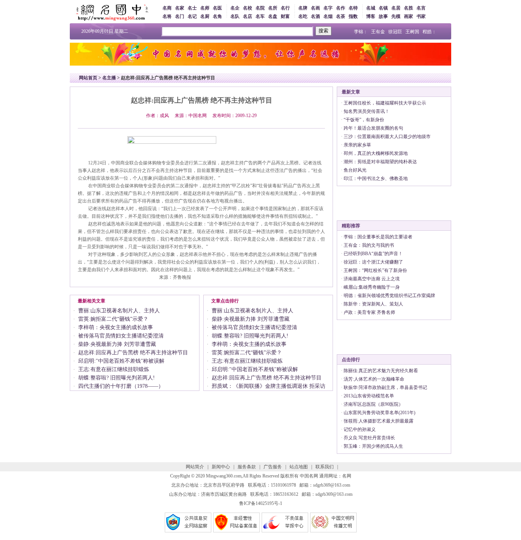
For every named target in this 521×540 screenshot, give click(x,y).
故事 (383, 16)
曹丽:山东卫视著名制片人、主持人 (119, 310)
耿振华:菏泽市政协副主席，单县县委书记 (385, 387)
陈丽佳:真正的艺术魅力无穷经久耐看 (381, 370)
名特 (353, 8)
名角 (217, 16)
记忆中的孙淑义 (360, 429)
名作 (340, 8)
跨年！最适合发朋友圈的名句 (373, 128)
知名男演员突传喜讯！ (366, 111)
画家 (408, 16)
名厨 (204, 16)
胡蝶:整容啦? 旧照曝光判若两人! (116, 378)
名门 (179, 16)
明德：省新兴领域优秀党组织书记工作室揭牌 (389, 295)
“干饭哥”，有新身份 (364, 119)
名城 (370, 8)
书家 (421, 16)
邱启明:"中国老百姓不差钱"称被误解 (121, 361)
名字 (328, 8)
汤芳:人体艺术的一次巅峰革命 (374, 379)
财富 (285, 16)
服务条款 (247, 466)
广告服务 (273, 466)
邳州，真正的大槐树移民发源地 (376, 153)
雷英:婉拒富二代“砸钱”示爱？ (113, 319)
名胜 (408, 8)
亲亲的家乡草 (357, 145)
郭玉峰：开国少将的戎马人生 (373, 446)
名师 (204, 8)
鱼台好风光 (355, 170)
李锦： (361, 31)
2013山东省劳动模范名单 (369, 396)
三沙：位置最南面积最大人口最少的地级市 (387, 136)
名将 (167, 16)
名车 (260, 16)
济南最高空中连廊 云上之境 (372, 278)
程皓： (429, 31)
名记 (192, 16)
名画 (315, 8)
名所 (272, 8)
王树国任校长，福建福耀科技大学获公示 (385, 103)
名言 (421, 8)
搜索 (323, 31)
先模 (395, 16)
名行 (285, 8)
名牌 (302, 8)
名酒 (315, 16)
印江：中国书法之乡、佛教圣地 (376, 178)
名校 (247, 8)
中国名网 (309, 476)
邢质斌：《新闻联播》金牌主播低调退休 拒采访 (268, 386)
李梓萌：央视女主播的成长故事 (115, 327)
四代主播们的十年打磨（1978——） (121, 386)
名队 (235, 16)
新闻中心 (221, 466)
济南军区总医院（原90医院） (373, 404)
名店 (247, 16)
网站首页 (88, 77)
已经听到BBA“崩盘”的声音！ (373, 253)
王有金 (378, 31)
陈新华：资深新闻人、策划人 (373, 304)
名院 (260, 8)
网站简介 (195, 466)
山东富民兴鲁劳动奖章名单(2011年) (379, 412)
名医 (217, 8)
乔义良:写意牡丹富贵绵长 (369, 437)
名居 (395, 8)
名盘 (272, 16)
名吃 (302, 16)
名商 (167, 8)
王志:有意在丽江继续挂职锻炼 (113, 369)
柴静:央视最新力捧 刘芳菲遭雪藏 (117, 344)
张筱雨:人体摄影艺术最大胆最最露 (378, 421)
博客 (370, 16)
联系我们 (324, 466)
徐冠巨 (395, 31)
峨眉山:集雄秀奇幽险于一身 (372, 287)
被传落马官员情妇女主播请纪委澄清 (121, 336)
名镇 (383, 8)
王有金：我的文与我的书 (369, 245)
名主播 (109, 77)
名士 (192, 8)
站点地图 (298, 466)
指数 (353, 16)
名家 (179, 8)
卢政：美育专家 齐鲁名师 (369, 312)
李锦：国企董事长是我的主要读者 (378, 236)
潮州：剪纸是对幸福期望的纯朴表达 (380, 161)
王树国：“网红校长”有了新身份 (375, 270)
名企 (235, 8)
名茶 (340, 16)
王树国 (412, 31)
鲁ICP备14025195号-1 (260, 503)
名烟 (328, 16)
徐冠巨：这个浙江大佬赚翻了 (373, 262)
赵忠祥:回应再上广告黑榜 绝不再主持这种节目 (133, 352)
